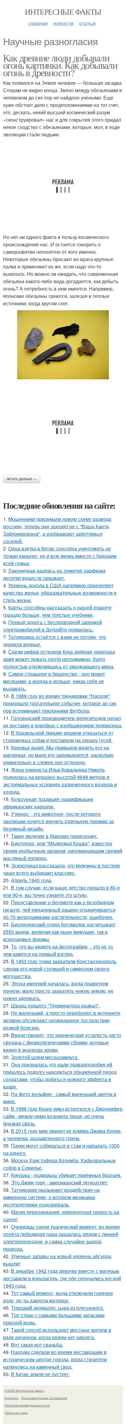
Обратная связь (16, 1412)
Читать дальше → (21, 479)
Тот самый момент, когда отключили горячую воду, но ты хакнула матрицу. (58, 1296)
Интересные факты (63, 11)
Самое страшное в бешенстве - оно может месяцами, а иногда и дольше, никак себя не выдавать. (54, 681)
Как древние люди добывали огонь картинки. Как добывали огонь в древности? (60, 65)
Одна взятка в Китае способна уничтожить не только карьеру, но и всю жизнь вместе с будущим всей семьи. (60, 556)
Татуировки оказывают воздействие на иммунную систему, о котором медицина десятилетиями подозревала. (51, 1197)
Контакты (11, 1398)
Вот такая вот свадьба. (37, 1344)
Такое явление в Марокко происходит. (54, 835)
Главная (38, 23)
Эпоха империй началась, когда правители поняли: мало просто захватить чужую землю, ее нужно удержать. (58, 991)
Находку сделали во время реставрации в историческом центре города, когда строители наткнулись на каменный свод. (55, 1359)
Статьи (87, 23)
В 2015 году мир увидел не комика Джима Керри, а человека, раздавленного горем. (62, 1134)
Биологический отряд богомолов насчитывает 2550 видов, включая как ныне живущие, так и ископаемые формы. (59, 932)
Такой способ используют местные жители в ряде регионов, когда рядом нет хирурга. (57, 1333)
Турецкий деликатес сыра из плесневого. (57, 1307)
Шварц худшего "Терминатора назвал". (55, 1005)
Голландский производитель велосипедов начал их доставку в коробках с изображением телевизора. (62, 721)
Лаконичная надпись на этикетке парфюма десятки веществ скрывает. (54, 574)
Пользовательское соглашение (44, 1398)
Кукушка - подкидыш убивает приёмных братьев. (66, 1175)
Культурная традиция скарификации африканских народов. (48, 803)
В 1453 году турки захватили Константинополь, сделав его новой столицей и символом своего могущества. (60, 969)
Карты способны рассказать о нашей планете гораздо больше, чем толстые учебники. (57, 611)
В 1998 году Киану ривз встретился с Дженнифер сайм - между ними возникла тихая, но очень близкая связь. (63, 1116)
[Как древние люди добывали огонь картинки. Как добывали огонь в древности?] (63, 344)
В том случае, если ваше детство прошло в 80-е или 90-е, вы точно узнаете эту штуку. (61, 891)
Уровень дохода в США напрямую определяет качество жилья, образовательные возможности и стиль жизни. (60, 593)
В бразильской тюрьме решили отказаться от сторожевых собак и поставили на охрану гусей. (58, 736)
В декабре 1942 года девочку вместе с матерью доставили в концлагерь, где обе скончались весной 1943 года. (62, 1278)
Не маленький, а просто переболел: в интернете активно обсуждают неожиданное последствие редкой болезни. (61, 1020)
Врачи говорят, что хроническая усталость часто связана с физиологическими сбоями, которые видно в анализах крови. (62, 1042)
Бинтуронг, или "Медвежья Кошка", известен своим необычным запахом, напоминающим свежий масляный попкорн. (62, 851)
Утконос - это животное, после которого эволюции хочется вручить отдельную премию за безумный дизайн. (58, 821)
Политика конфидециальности (27, 1405)
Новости (63, 23)
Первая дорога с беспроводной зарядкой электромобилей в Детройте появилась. (52, 626)
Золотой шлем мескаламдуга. (45, 1057)
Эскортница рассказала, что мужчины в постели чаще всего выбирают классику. (61, 869)
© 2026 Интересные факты (24, 1390)
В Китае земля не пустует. (40, 1374)
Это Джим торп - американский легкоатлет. (59, 1182)
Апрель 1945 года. (31, 880)
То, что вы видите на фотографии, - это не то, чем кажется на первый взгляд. (58, 950)
